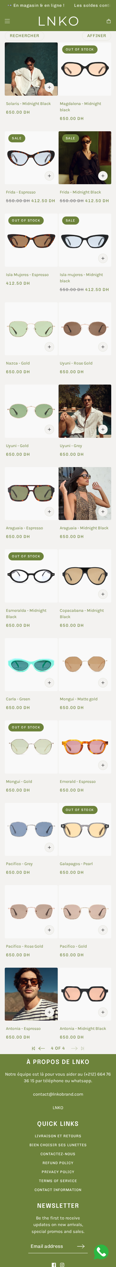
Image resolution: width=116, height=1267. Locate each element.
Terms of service (58, 1181)
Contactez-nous (58, 1154)
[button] (33, 1048)
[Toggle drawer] (7, 21)
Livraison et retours (58, 1136)
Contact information (58, 1190)
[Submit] (81, 1246)
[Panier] (108, 21)
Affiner (96, 35)
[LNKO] (58, 21)
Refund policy (58, 1163)
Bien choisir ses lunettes (58, 1145)
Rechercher (24, 35)
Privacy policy (58, 1172)
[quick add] (49, 87)
